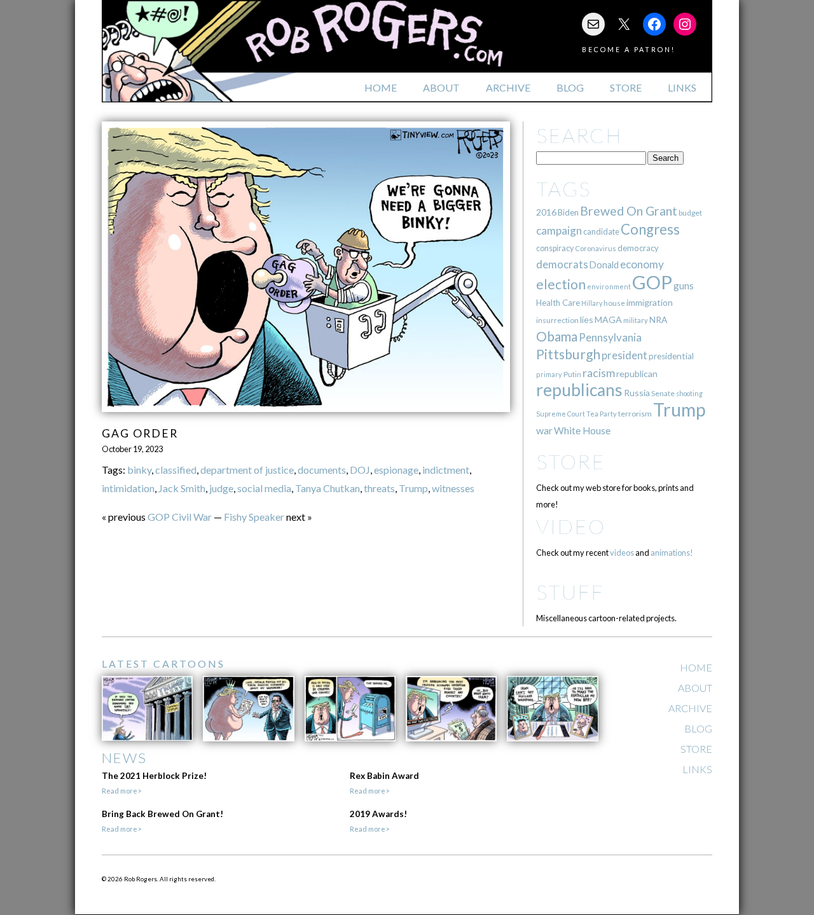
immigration (649, 302)
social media (264, 488)
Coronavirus (595, 248)
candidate (601, 231)
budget (690, 212)
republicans (579, 390)
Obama (556, 336)
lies (586, 319)
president (624, 355)
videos (622, 552)
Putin (572, 374)
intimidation (128, 488)
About (441, 87)
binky (139, 470)
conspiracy (555, 248)
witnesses (453, 488)
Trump (413, 488)
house (614, 303)
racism (599, 373)
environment (609, 286)
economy (642, 264)
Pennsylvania (610, 337)
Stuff (570, 591)
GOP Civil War (180, 517)
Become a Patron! (628, 49)
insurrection (557, 320)
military (635, 320)
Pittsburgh (568, 354)
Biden (568, 212)
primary (549, 374)
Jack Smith (181, 488)
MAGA (608, 319)
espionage (396, 470)
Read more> (121, 791)
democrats (562, 264)
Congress (650, 229)
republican (637, 373)
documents (322, 470)
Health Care (558, 303)
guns (683, 285)
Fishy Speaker (254, 517)
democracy (638, 248)
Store (626, 87)
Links (682, 87)
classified (176, 470)
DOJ (360, 470)
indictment (445, 470)
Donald (604, 264)
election (561, 284)
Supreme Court (560, 413)
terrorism (635, 413)
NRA (658, 319)
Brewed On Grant (628, 210)
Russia (637, 392)
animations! (672, 552)
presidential (671, 356)
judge (221, 488)
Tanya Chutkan (327, 488)
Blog (570, 87)
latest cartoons (163, 663)
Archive (508, 87)
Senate (663, 393)
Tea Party (601, 413)
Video (570, 526)
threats (379, 488)
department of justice (247, 470)
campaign (559, 230)
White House (582, 430)
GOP (652, 282)
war (544, 430)
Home (380, 87)
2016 (546, 212)
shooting (689, 393)
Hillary (591, 303)
